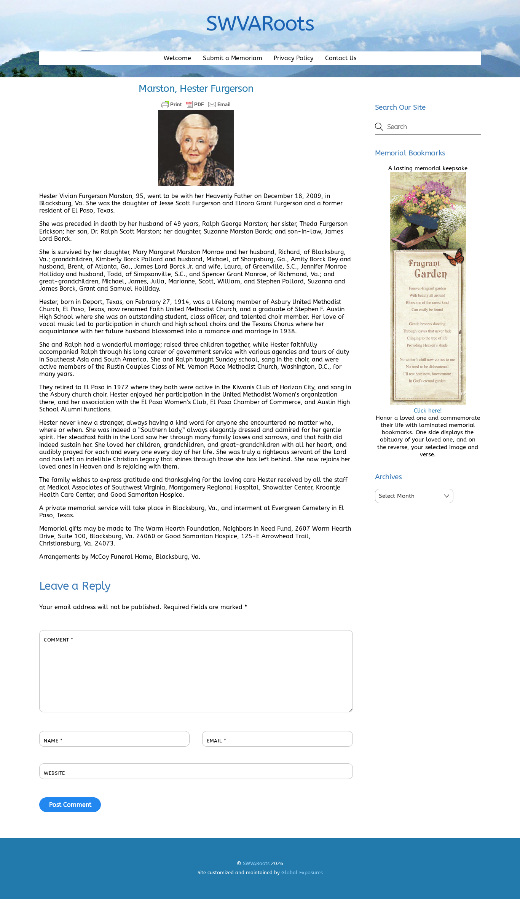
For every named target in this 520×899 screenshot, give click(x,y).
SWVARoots (256, 863)
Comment (58, 640)
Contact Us (340, 58)
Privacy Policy (293, 58)
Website (54, 773)
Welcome (177, 58)
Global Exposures (302, 872)
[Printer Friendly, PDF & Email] (196, 104)
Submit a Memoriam (232, 58)
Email (217, 741)
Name (53, 741)
